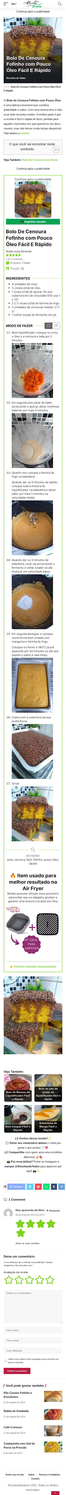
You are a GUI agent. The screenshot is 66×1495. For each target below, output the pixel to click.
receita (24, 133)
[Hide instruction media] (56, 326)
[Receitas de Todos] (33, 4)
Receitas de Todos (16, 78)
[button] (7, 255)
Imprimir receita (35, 221)
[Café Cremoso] (53, 1430)
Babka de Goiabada (16, 1410)
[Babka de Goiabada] (53, 1414)
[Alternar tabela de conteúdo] (54, 150)
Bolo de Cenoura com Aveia (40, 159)
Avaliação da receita (16, 1272)
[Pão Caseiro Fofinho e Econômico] (53, 1396)
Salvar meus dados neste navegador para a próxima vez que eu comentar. (33, 1360)
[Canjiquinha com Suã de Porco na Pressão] (53, 1447)
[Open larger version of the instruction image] (32, 370)
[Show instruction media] (48, 326)
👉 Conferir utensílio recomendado (33, 966)
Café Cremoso (13, 1427)
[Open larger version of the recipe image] (33, 199)
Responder (54, 1211)
